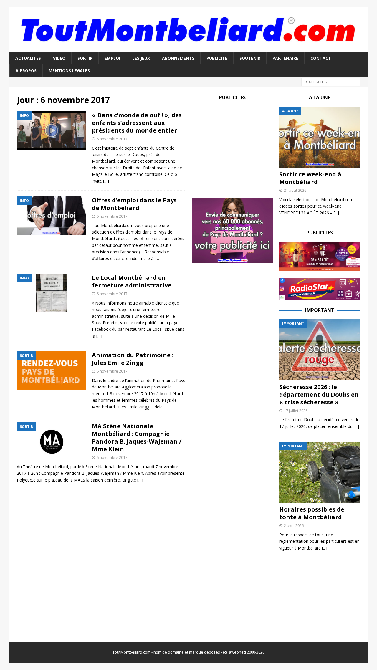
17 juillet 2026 (295, 410)
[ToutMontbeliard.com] (188, 48)
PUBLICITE (216, 58)
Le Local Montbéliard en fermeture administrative (131, 281)
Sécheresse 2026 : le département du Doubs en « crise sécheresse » (319, 394)
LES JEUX (141, 58)
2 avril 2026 (294, 525)
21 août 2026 (295, 190)
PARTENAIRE (285, 58)
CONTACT (320, 58)
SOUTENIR (249, 58)
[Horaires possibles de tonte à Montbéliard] (319, 472)
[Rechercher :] (330, 82)
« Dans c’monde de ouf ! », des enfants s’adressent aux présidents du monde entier (137, 122)
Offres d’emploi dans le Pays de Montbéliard (134, 204)
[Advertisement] (241, 148)
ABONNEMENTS (178, 58)
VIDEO (59, 58)
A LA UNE (319, 97)
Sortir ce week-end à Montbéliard (310, 178)
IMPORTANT (319, 310)
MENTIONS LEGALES (69, 70)
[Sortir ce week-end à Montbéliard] (319, 137)
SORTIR (84, 58)
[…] (106, 181)
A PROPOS (26, 70)
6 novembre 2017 (112, 138)
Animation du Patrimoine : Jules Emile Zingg (132, 359)
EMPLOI (112, 58)
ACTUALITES (28, 58)
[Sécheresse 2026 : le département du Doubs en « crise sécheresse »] (319, 349)
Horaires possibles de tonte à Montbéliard (311, 513)
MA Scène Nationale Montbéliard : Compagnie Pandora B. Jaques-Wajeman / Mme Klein (136, 437)
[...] (336, 213)
